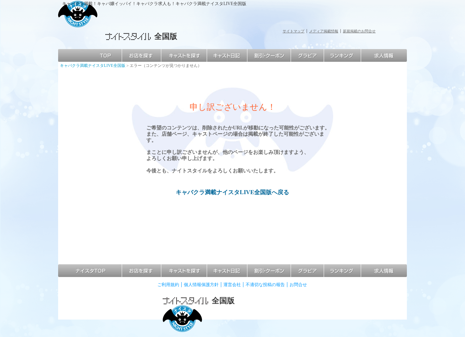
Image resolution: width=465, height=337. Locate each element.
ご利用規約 (168, 284)
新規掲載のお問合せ (359, 31)
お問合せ (298, 284)
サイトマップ (293, 31)
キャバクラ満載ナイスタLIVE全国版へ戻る (232, 192)
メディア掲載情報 (323, 31)
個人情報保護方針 (201, 284)
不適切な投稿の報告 (265, 284)
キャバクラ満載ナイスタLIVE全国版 (92, 65)
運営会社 (232, 284)
